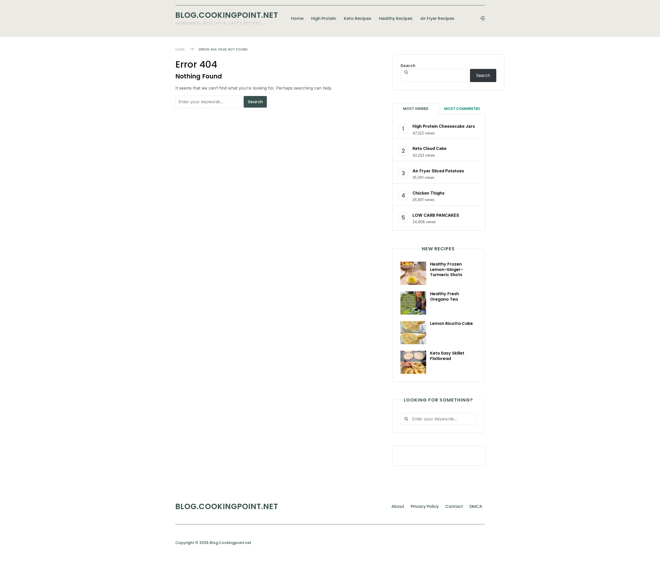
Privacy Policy (425, 506)
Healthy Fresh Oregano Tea (444, 296)
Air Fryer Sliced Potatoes (438, 170)
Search (407, 65)
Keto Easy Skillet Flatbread (447, 356)
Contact (454, 506)
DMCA (475, 506)
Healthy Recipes (395, 18)
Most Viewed (415, 108)
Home (297, 18)
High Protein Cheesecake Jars (443, 126)
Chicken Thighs (428, 193)
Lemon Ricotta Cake (451, 323)
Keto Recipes (357, 18)
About (397, 506)
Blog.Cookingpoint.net (226, 15)
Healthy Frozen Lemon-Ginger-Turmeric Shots (446, 269)
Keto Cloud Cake (429, 148)
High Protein (323, 18)
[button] (482, 18)
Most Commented (462, 108)
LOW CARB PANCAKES (435, 215)
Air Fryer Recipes (437, 18)
